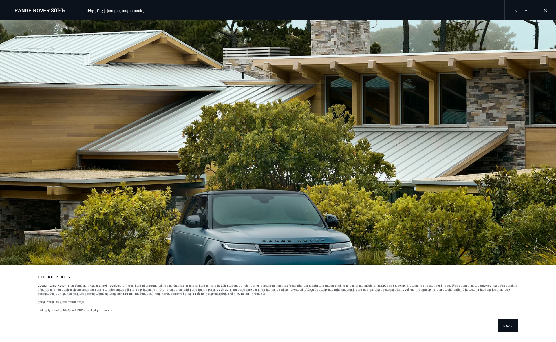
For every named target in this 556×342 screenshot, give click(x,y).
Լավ (508, 325)
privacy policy (127, 294)
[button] (548, 181)
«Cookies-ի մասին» (251, 294)
